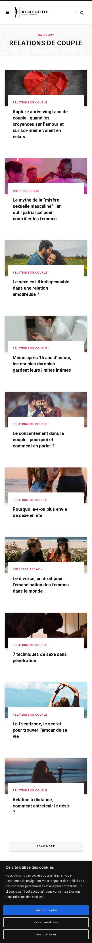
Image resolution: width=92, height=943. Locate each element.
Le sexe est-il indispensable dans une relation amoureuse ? (41, 288)
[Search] (80, 12)
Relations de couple (30, 102)
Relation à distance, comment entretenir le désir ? (41, 806)
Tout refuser (46, 934)
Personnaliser (46, 922)
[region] (46, 902)
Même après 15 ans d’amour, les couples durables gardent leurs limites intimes (42, 364)
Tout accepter (46, 910)
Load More (46, 846)
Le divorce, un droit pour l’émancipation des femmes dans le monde (41, 585)
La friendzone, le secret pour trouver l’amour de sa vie (40, 730)
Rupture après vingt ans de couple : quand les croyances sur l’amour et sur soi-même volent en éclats (40, 124)
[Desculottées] (32, 12)
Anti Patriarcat (26, 190)
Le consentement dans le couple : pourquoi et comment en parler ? (38, 440)
